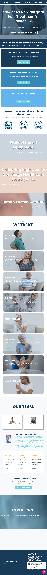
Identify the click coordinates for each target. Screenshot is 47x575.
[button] (9, 2)
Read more (7, 464)
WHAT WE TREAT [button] (16, 2)
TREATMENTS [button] (27, 2)
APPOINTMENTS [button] (38, 2)
